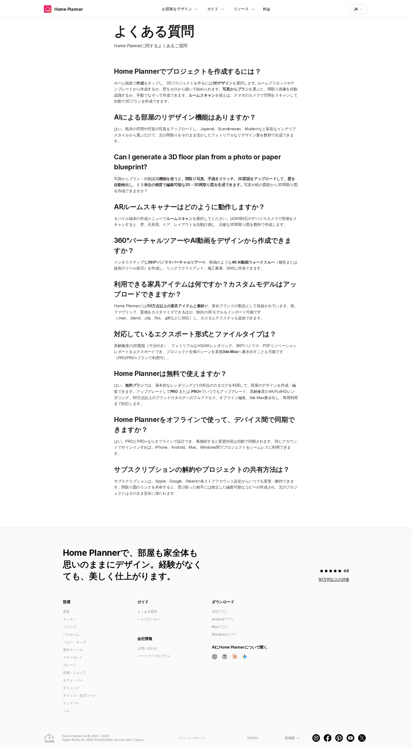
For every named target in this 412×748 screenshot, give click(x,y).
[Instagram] (316, 738)
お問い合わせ (147, 648)
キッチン (69, 619)
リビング (69, 627)
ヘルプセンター (148, 619)
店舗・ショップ (74, 672)
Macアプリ (220, 627)
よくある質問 (147, 611)
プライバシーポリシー (192, 738)
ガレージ (69, 665)
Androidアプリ (223, 619)
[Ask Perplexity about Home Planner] (224, 657)
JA (356, 9)
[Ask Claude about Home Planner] (234, 657)
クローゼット (73, 657)
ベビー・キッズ (74, 642)
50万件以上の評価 (334, 579)
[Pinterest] (339, 738)
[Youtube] (350, 738)
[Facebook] (327, 738)
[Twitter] (362, 738)
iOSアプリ (219, 611)
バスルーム (71, 634)
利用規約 (252, 738)
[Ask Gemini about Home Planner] (244, 657)
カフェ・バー (73, 680)
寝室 (66, 611)
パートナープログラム (153, 656)
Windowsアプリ (224, 634)
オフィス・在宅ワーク (79, 695)
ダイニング (71, 688)
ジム (66, 711)
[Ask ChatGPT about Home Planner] (214, 657)
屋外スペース (73, 650)
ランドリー (71, 703)
